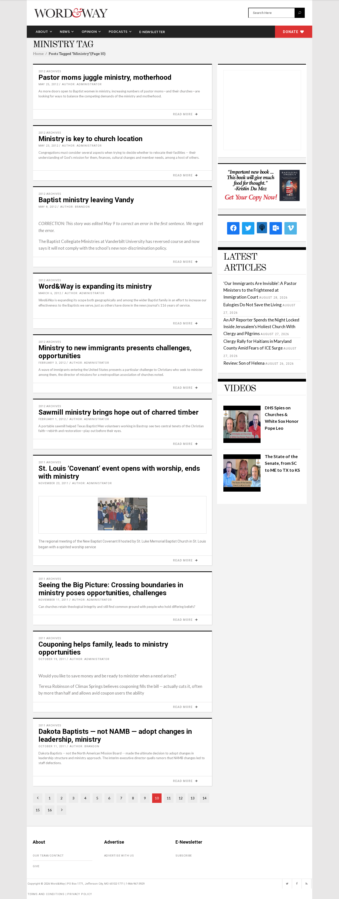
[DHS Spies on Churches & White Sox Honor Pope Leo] (242, 441)
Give (36, 866)
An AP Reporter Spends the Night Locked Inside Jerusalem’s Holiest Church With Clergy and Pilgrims (261, 326)
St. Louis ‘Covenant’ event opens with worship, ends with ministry (119, 472)
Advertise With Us (119, 855)
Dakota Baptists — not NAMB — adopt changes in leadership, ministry (115, 735)
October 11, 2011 (52, 746)
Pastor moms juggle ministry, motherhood (104, 77)
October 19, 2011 (52, 659)
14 (204, 798)
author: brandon (75, 206)
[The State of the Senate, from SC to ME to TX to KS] (242, 490)
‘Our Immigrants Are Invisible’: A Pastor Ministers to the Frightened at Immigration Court (260, 290)
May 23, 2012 (48, 145)
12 (181, 798)
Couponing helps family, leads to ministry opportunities (103, 648)
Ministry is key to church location (90, 139)
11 (169, 798)
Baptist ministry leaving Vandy (86, 200)
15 (38, 810)
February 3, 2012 (52, 362)
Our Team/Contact (48, 855)
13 (193, 798)
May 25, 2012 (48, 84)
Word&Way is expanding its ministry (95, 286)
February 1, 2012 (52, 419)
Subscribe (183, 855)
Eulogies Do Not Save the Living (252, 304)
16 (50, 810)
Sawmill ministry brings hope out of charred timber (118, 412)
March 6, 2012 (49, 293)
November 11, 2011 (53, 599)
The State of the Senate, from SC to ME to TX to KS (282, 463)
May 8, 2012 (47, 206)
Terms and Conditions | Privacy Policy (60, 894)
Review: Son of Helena (244, 363)
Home (38, 54)
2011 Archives (49, 462)
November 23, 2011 (53, 483)
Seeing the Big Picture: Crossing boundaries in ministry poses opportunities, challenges (110, 589)
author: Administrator (82, 84)
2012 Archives (49, 71)
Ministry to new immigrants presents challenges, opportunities (115, 352)
